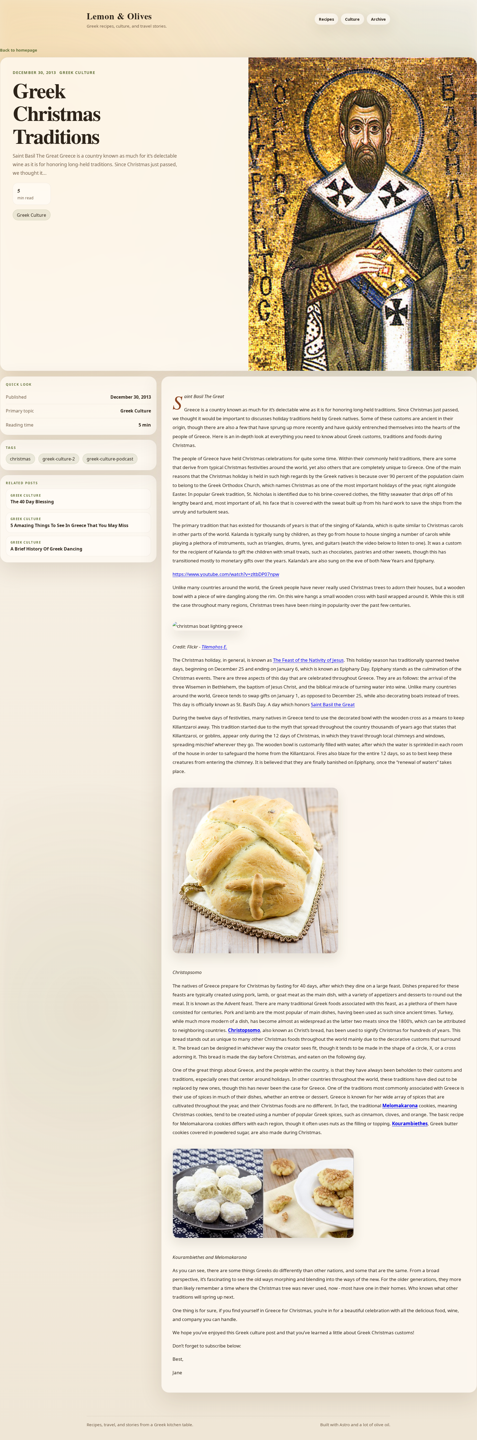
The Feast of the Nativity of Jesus (308, 660)
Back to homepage (18, 50)
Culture (352, 19)
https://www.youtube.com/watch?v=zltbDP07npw (226, 574)
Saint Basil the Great (333, 704)
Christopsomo (244, 1030)
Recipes (326, 19)
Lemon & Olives (119, 15)
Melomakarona (400, 1105)
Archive (378, 19)
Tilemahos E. (214, 647)
